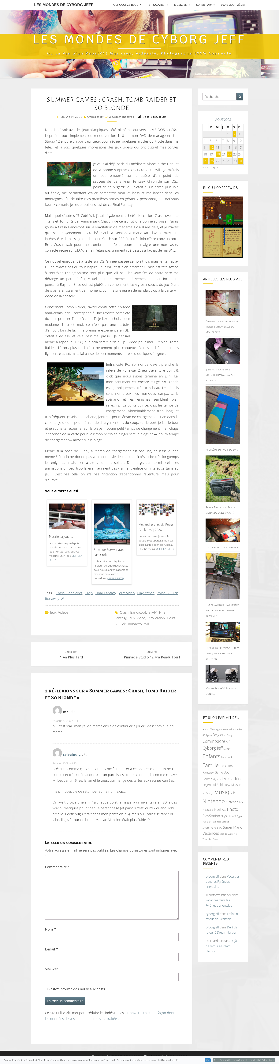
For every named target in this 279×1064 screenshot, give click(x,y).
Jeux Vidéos (59, 612)
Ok (207, 1060)
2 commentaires (121, 116)
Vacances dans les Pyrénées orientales (223, 881)
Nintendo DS (234, 802)
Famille (211, 765)
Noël (217, 809)
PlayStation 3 (228, 816)
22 (229, 154)
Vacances (211, 833)
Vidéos (223, 833)
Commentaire (57, 867)
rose (219, 821)
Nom (50, 929)
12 (212, 147)
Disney (226, 748)
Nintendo (214, 801)
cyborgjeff (95, 116)
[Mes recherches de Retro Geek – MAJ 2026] (156, 511)
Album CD (208, 729)
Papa (223, 809)
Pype (239, 816)
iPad (219, 779)
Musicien (180, 4)
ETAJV (89, 593)
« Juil (206, 167)
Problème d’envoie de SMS (222, 449)
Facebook (226, 757)
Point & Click (167, 593)
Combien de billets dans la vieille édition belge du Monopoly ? (222, 326)
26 (212, 161)
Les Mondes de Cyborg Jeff (63, 5)
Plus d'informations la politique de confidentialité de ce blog (244, 1060)
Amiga (216, 729)
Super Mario (232, 827)
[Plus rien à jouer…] (67, 517)
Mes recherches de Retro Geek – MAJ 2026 (156, 527)
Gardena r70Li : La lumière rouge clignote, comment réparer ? (222, 610)
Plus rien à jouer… (61, 536)
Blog (229, 735)
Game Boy (221, 772)
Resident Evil (209, 821)
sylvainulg (71, 754)
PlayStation (145, 593)
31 (240, 161)
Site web (51, 969)
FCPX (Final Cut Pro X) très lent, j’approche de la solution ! (222, 653)
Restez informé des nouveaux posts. (76, 989)
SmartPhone (209, 827)
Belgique (219, 734)
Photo (232, 809)
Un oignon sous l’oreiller (222, 547)
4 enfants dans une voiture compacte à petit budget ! (221, 375)
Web (230, 833)
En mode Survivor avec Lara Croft (109, 552)
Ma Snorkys (208, 793)
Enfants (211, 756)
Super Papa (204, 4)
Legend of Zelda (213, 785)
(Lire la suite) (115, 578)
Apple (209, 735)
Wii (63, 598)
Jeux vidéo (126, 593)
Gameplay (209, 779)
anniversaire (227, 729)
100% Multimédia (233, 4)
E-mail (51, 949)
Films (222, 766)
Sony (219, 827)
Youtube (207, 839)
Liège (228, 785)
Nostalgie (208, 809)
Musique (225, 792)
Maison (236, 785)
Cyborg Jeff (213, 748)
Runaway (52, 598)
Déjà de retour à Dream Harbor (221, 946)
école (215, 839)
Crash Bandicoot (69, 593)
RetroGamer (156, 4)
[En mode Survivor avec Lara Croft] (112, 525)
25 (205, 161)
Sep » (214, 167)
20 (218, 154)
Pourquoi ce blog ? (126, 4)
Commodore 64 (217, 741)
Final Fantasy (105, 593)
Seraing (225, 821)
